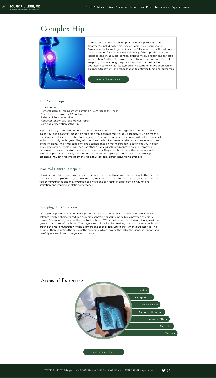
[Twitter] (164, 370)
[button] (116, 7)
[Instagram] (169, 370)
